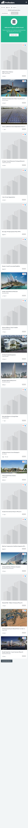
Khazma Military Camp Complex (10, 327)
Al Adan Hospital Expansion (9, 354)
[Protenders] (8, 2)
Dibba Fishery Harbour (7, 71)
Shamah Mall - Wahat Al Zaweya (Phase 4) (12, 602)
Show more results (6, 661)
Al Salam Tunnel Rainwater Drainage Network (13, 161)
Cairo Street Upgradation (8, 197)
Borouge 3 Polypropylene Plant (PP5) (11, 231)
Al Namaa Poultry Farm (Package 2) (10, 452)
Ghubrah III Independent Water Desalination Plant (14, 98)
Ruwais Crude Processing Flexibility (11, 266)
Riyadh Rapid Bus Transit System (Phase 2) (12, 652)
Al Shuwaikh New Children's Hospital (11, 566)
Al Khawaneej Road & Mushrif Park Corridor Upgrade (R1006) (14, 628)
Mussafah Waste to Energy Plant (10, 416)
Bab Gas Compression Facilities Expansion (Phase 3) (14, 546)
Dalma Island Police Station (9, 475)
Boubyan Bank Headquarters (9, 380)
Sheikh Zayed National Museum (10, 291)
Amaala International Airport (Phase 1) (11, 511)
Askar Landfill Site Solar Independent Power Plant (14, 126)
